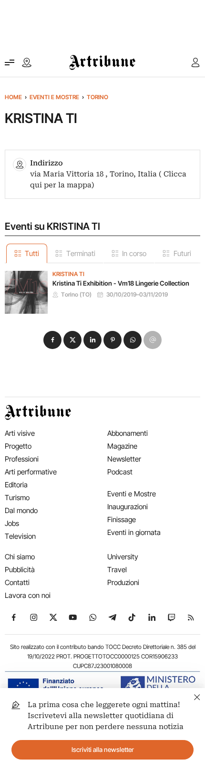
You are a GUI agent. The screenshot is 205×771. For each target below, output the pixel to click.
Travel (117, 569)
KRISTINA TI (68, 274)
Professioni (22, 458)
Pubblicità (20, 569)
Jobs (12, 523)
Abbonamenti (127, 433)
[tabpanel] (102, 288)
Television (20, 536)
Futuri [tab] (182, 253)
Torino (97, 97)
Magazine (122, 446)
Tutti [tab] (32, 253)
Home (13, 97)
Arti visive (20, 433)
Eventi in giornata (134, 532)
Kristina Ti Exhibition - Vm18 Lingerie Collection (120, 283)
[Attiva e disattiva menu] (9, 62)
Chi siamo (20, 556)
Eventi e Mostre (54, 97)
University (122, 556)
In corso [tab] (134, 253)
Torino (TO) (76, 294)
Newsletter (124, 458)
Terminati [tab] (80, 253)
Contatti (17, 582)
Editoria (16, 484)
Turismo (17, 497)
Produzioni (123, 582)
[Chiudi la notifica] (197, 696)
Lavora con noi (28, 595)
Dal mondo (21, 510)
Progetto (18, 446)
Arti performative (31, 471)
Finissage (121, 519)
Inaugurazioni (127, 506)
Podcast (120, 471)
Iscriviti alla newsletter (103, 749)
